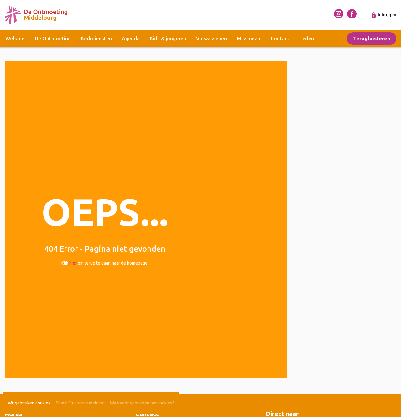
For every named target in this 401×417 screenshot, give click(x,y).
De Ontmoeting (53, 38)
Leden (306, 38)
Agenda (131, 38)
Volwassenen (211, 38)
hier (73, 262)
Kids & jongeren (168, 38)
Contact (280, 38)
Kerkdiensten (96, 38)
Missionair (249, 38)
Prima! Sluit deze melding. (81, 402)
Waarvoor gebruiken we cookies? (142, 402)
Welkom (15, 38)
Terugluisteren (371, 38)
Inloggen (387, 14)
